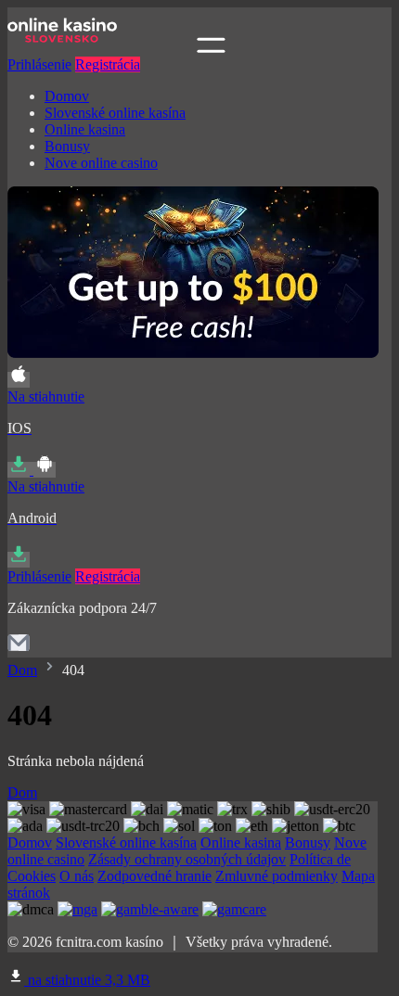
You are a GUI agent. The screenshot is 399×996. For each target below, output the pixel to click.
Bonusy (67, 146)
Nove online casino (101, 163)
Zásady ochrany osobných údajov (187, 859)
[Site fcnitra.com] (100, 48)
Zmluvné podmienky (276, 876)
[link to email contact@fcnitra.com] (18, 649)
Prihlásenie (39, 64)
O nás (76, 876)
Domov (67, 96)
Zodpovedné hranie (154, 876)
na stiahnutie (87, 980)
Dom (22, 670)
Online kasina (85, 129)
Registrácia (107, 64)
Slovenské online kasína (115, 113)
